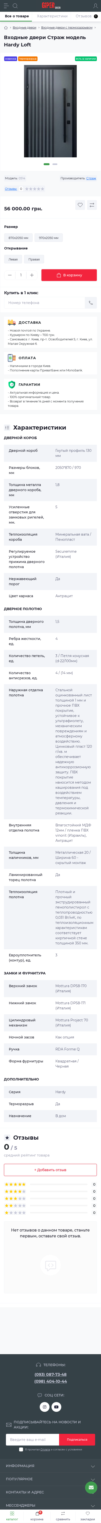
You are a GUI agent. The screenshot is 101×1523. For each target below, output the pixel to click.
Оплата (27, 358)
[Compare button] (92, 205)
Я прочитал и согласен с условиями (53, 1449)
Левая (13, 259)
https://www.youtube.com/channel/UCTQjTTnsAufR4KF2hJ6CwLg (56, 1407)
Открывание (16, 248)
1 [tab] (47, 164)
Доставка (30, 322)
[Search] (15, 5)
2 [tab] (54, 164)
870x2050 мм (18, 238)
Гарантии (29, 384)
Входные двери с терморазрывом (66, 27)
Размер (11, 227)
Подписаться (77, 1439)
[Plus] (31, 275)
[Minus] (9, 275)
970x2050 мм (48, 238)
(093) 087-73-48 (51, 1374)
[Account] (95, 5)
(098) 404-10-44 (50, 1381)
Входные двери (24, 27)
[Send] (91, 303)
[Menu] (6, 5)
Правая (34, 259)
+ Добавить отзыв (50, 1170)
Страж (91, 178)
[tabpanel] (50, 113)
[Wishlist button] (80, 205)
